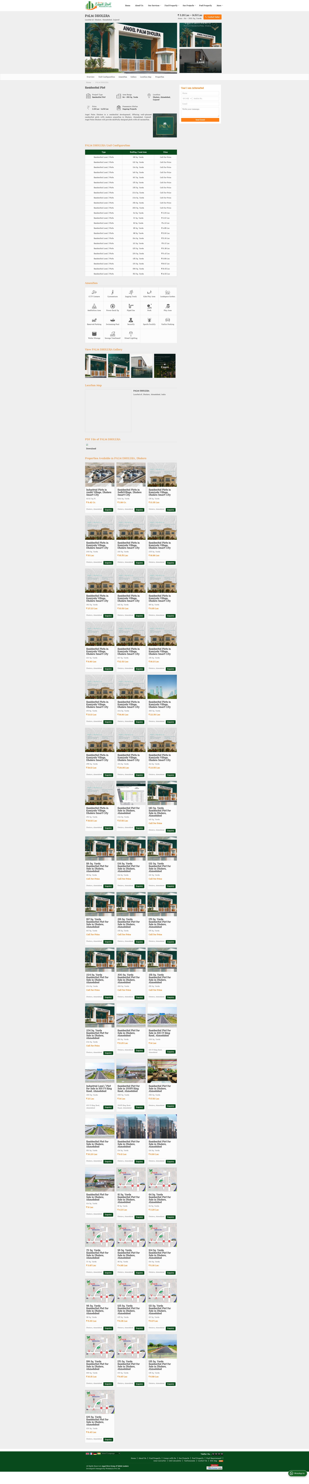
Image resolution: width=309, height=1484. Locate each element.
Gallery (134, 77)
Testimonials (189, 1461)
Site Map (213, 1461)
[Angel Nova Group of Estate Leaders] (98, 5)
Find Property (171, 6)
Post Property (205, 6)
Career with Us (169, 1458)
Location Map (145, 77)
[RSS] (221, 1461)
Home (127, 6)
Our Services (153, 6)
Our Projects (188, 6)
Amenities (123, 77)
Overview (90, 77)
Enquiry (108, 510)
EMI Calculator (175, 1461)
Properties (159, 77)
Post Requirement (213, 1458)
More (219, 6)
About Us (139, 6)
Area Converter (159, 1461)
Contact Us (202, 1461)
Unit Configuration (106, 77)
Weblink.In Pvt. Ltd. (113, 1469)
